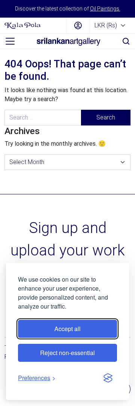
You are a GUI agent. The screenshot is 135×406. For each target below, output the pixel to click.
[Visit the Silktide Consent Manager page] (108, 378)
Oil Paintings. (105, 9)
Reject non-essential (67, 352)
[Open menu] (10, 41)
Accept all (67, 328)
